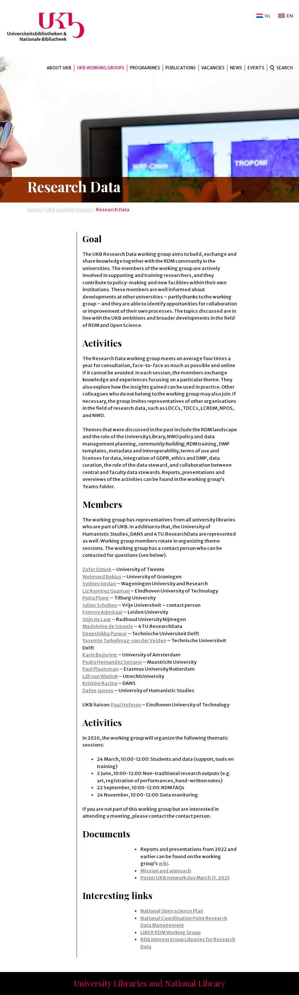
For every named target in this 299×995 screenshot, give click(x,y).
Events (256, 67)
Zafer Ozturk (96, 569)
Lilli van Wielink (100, 676)
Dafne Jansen (97, 690)
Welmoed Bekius (101, 577)
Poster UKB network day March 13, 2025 (185, 878)
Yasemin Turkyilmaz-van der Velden (124, 640)
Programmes (145, 67)
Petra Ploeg (95, 598)
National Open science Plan (171, 911)
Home (34, 210)
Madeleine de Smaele (107, 626)
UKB (52, 27)
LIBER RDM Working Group (170, 932)
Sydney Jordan (99, 584)
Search (284, 67)
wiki (163, 863)
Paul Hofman (126, 705)
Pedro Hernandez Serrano (112, 662)
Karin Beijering (99, 655)
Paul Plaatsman (100, 669)
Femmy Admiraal (102, 612)
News (236, 67)
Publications (181, 67)
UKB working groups (100, 67)
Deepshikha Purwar (104, 633)
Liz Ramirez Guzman (106, 591)
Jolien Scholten (99, 605)
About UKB (59, 67)
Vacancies (213, 67)
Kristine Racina (99, 683)
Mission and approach (165, 871)
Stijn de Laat (96, 619)
